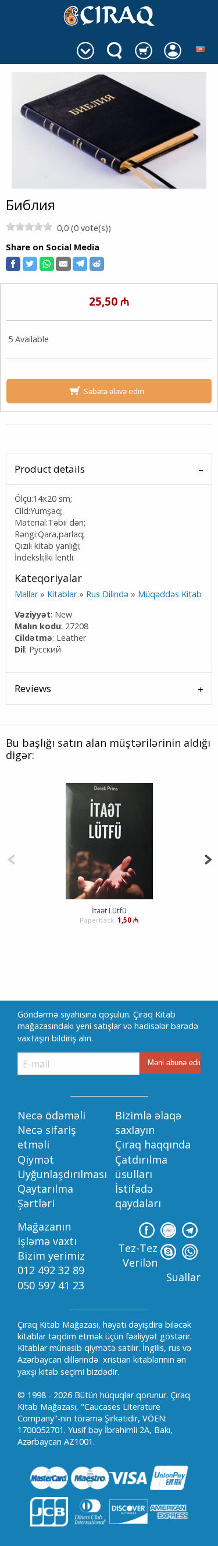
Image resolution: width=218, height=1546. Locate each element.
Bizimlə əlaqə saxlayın (148, 1122)
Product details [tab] (50, 469)
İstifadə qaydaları (138, 1196)
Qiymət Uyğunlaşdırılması (62, 1167)
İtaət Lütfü (109, 910)
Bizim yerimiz (51, 1256)
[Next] (207, 858)
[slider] (29, 226)
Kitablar (62, 594)
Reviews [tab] (33, 688)
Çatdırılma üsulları (141, 1167)
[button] (13, 264)
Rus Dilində (107, 594)
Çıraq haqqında (153, 1144)
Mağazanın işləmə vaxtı (47, 1233)
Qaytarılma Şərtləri (45, 1196)
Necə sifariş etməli (46, 1137)
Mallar (26, 594)
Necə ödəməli (51, 1115)
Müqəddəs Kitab (170, 594)
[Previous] (11, 858)
